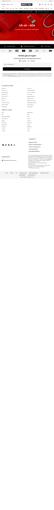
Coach (28, 128)
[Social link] (3, 145)
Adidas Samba (30, 98)
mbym (28, 130)
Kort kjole (29, 88)
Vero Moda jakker (31, 90)
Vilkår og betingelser (33, 172)
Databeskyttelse (23, 172)
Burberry (29, 120)
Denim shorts (4, 96)
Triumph (3, 130)
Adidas (3, 120)
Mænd (8, 4)
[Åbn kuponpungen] (39, 4)
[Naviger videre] (48, 8)
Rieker (28, 114)
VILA (3, 114)
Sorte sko (4, 88)
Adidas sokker (5, 94)
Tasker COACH (5, 104)
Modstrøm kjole (5, 92)
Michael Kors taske (31, 100)
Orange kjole (30, 106)
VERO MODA (30, 112)
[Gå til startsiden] (9, 139)
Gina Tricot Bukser (5, 102)
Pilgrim (28, 124)
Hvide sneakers (30, 104)
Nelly (28, 116)
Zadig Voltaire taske (31, 102)
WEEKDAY (29, 126)
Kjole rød (3, 98)
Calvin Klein (4, 122)
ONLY (3, 112)
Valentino (4, 126)
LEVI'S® (28, 118)
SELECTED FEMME (6, 116)
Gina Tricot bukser (31, 92)
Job (16, 172)
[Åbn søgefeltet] (51, 8)
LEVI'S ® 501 (4, 90)
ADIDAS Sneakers (31, 96)
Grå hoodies (29, 94)
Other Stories (5, 118)
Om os (6, 172)
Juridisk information (44, 172)
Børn (12, 4)
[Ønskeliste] (48, 4)
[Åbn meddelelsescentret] (45, 4)
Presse (11, 172)
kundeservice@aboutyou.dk (14, 76)
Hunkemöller (4, 124)
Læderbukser (4, 106)
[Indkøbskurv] (51, 4)
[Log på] (42, 4)
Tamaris (3, 128)
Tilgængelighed (22, 175)
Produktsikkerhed (31, 175)
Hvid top (3, 100)
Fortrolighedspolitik (8, 74)
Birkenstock (29, 122)
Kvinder (3, 4)
